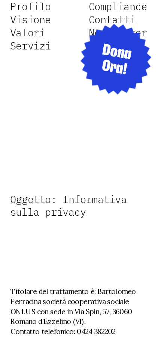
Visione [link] (30, 19)
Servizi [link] (30, 45)
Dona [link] (117, 52)
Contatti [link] (112, 19)
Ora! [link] (114, 68)
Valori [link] (27, 32)
